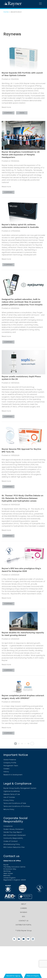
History (6, 771)
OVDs (22, 113)
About (23, 904)
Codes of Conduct (10, 841)
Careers (6, 769)
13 (28, 744)
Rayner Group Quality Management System (19, 788)
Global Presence (9, 759)
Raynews (23, 912)
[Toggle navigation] (40, 3)
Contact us (23, 921)
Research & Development (12, 775)
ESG (23, 916)
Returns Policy (8, 809)
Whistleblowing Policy (11, 844)
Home (5, 12)
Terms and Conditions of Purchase (16, 806)
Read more (6, 107)
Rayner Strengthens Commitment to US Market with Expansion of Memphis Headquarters (20, 154)
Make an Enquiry (33, 976)
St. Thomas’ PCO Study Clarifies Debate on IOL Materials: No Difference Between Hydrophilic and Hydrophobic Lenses (22, 498)
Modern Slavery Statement (13, 829)
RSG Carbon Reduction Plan (14, 847)
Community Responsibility (13, 838)
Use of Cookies (9, 797)
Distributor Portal (23, 925)
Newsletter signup (13, 976)
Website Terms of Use (11, 794)
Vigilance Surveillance (11, 791)
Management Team (10, 765)
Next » (31, 743)
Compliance (7, 826)
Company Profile (9, 763)
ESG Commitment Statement (14, 835)
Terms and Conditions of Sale (14, 803)
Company (8, 113)
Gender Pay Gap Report (12, 832)
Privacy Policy (8, 800)
